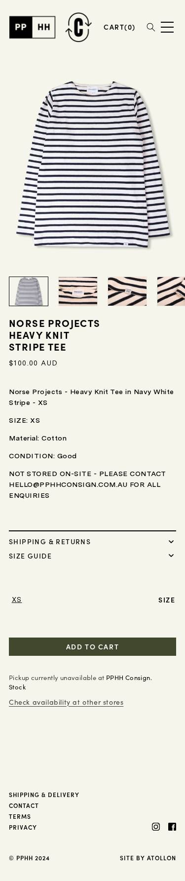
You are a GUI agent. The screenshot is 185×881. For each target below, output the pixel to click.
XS (17, 599)
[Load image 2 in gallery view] (78, 291)
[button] (120, 27)
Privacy (23, 827)
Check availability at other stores (66, 702)
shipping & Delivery (44, 794)
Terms (20, 816)
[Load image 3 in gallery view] (127, 291)
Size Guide (30, 555)
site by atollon (148, 857)
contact (24, 805)
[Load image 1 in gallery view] (28, 291)
